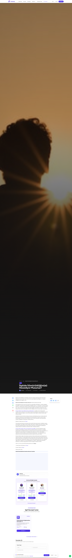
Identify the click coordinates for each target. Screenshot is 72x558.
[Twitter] (53, 400)
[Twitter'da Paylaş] (13, 400)
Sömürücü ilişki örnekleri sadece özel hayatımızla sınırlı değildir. (26, 428)
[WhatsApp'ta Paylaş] (13, 405)
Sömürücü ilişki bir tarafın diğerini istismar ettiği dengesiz (25, 410)
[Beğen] (13, 411)
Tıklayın (26, 421)
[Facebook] (51, 400)
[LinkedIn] (56, 400)
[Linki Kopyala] (13, 407)
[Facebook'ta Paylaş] (13, 398)
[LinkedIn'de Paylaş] (13, 403)
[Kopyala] (58, 400)
